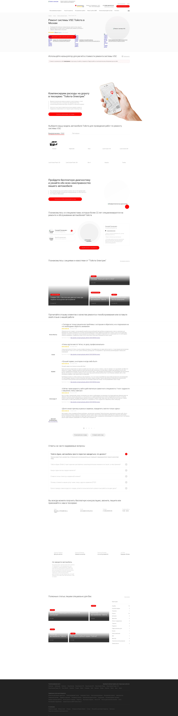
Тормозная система (53, 697)
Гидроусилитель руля (121, 628)
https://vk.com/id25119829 (53, 421)
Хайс (92, 688)
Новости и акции (52, 709)
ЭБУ (121, 636)
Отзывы (69, 709)
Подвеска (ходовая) (65, 697)
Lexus (119, 699)
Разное (121, 613)
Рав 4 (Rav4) (65, 688)
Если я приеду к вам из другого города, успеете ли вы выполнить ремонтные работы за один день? (84, 488)
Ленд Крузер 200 (89, 686)
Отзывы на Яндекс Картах (78, 709)
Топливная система (76, 697)
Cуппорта (121, 616)
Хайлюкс (64, 686)
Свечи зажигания (121, 633)
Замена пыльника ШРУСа (55, 699)
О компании (51, 707)
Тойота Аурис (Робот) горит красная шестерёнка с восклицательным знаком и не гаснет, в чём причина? (86, 464)
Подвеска (121, 626)
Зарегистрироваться (121, 3)
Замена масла (121, 643)
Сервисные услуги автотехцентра (57, 693)
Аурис (120, 688)
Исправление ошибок (109, 695)
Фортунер (50, 686)
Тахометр (121, 611)
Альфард (87, 688)
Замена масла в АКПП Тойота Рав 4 (72, 701)
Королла (107, 688)
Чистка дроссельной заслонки (109, 699)
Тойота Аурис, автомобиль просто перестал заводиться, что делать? (78, 454)
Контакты (112, 709)
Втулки (121, 631)
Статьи (88, 709)
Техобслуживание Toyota (72, 695)
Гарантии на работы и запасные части (58, 711)
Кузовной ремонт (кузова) (112, 697)
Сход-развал (101, 697)
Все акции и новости (125, 261)
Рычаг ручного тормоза (69, 699)
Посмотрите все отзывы (80, 435)
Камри (101, 688)
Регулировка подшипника (55, 701)
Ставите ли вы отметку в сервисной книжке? (66, 476)
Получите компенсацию (65, 114)
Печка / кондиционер (121, 621)
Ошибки (121, 606)
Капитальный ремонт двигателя (56, 695)
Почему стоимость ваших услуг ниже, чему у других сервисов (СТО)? (73, 482)
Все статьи (127, 596)
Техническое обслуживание (121, 641)
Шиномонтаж (119, 695)
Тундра (77, 688)
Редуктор (79, 699)
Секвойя (72, 688)
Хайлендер (57, 686)
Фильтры (121, 638)
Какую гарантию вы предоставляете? (63, 470)
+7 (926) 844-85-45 (108, 5)
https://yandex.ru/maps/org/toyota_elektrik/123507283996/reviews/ (85, 337)
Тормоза (121, 623)
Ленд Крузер (71, 686)
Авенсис (97, 688)
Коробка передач (121, 608)
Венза (81, 688)
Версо (112, 688)
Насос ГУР (97, 699)
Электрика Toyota (84, 695)
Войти (128, 3)
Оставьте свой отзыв (97, 435)
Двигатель (121, 618)
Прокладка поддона (88, 699)
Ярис (116, 688)
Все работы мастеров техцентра (100, 709)
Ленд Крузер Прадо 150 (54, 688)
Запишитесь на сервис (109, 6)
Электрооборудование (96, 695)
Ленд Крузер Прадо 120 (113, 686)
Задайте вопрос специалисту (89, 247)
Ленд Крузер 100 (79, 686)
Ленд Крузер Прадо (100, 686)
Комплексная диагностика (90, 697)
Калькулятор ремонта (123, 6)
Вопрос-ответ (61, 709)
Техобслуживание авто (54, 684)
